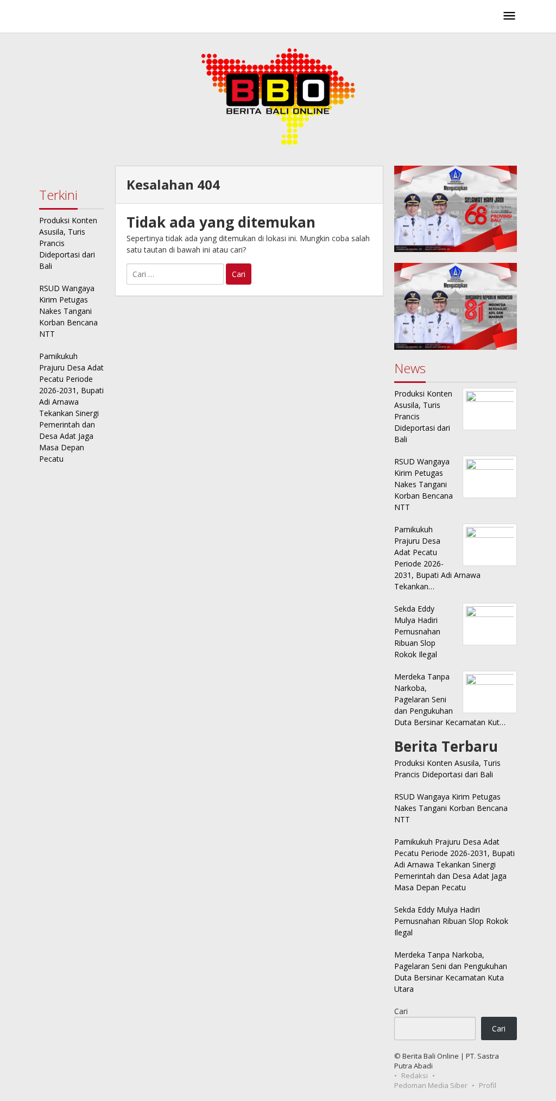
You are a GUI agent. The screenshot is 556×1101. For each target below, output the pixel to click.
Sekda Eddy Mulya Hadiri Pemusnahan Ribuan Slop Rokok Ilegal (451, 921)
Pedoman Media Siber (430, 1085)
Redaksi (414, 1075)
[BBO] (101, 19)
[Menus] (509, 16)
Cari (401, 1011)
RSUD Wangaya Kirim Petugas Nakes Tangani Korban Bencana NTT (68, 311)
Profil (487, 1085)
